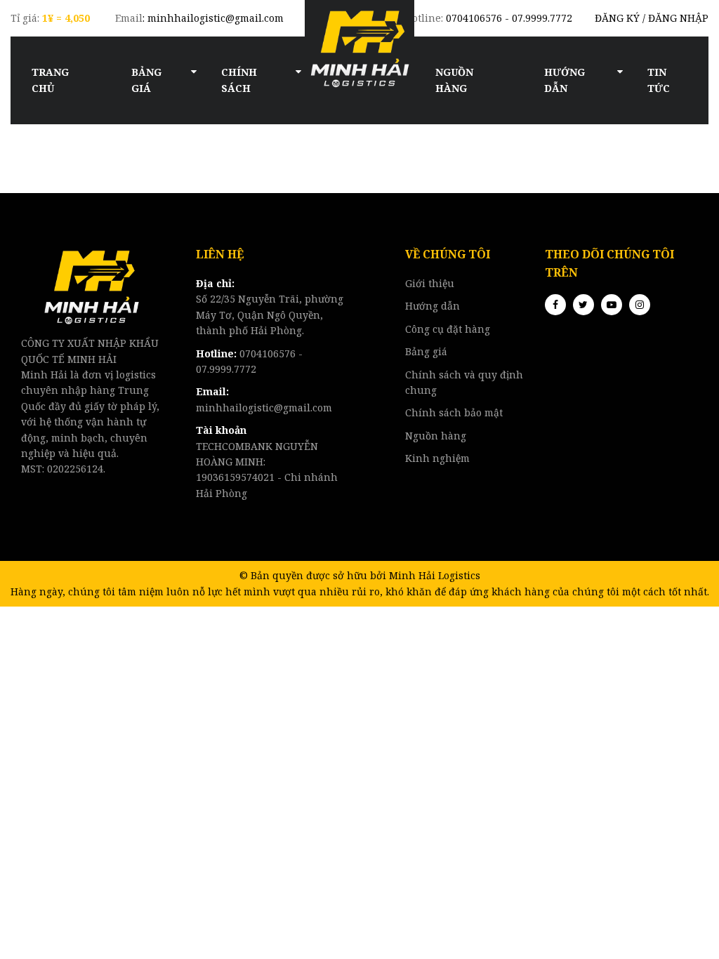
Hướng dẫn (564, 79)
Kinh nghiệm (437, 458)
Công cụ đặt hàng (447, 329)
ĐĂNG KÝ (617, 18)
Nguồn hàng (454, 79)
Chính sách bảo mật (454, 412)
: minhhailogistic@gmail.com (199, 18)
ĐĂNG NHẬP (678, 18)
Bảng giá (146, 79)
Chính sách (239, 79)
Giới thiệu (429, 283)
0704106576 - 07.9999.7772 (488, 18)
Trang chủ (50, 79)
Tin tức (658, 79)
